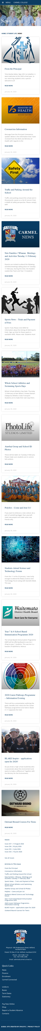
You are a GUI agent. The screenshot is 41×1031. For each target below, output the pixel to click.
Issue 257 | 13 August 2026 (14, 844)
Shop (4, 1007)
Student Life (12, 33)
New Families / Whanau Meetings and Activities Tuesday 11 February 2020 (20, 256)
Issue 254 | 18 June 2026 (13, 852)
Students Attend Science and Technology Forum (17, 570)
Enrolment (6, 976)
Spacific (22, 1027)
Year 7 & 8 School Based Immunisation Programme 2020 (19, 633)
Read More (9, 86)
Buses (4, 990)
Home (4, 33)
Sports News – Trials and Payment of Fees (19, 881)
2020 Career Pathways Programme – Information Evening (20, 696)
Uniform (5, 987)
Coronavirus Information (16, 129)
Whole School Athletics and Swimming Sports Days (17, 384)
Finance (5, 973)
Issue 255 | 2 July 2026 (13, 849)
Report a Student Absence (12, 1010)
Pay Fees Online (8, 1004)
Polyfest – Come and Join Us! (18, 507)
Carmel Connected (9, 979)
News (4, 970)
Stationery (6, 996)
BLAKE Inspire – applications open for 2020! (20, 908)
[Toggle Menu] (3, 2)
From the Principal (13, 68)
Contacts (5, 1013)
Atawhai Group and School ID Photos (17, 889)
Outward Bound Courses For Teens (20, 821)
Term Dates (6, 993)
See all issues (9, 858)
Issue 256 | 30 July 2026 (13, 846)
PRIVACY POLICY (34, 1027)
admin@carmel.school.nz (23, 959)
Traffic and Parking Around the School (18, 874)
